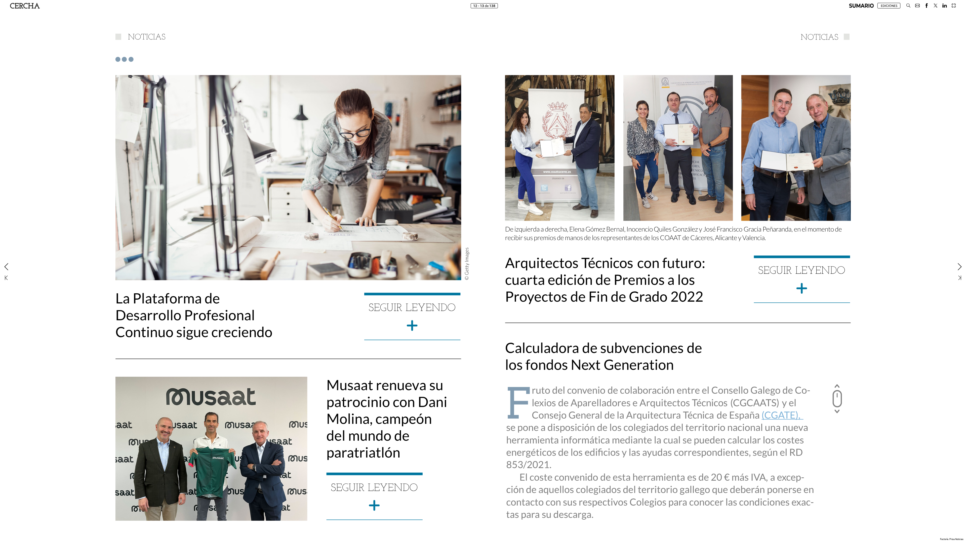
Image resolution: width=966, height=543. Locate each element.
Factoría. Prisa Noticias (951, 539)
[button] (861, 5)
